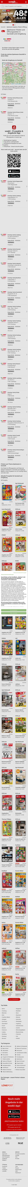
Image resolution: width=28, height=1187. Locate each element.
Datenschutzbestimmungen (20, 572)
